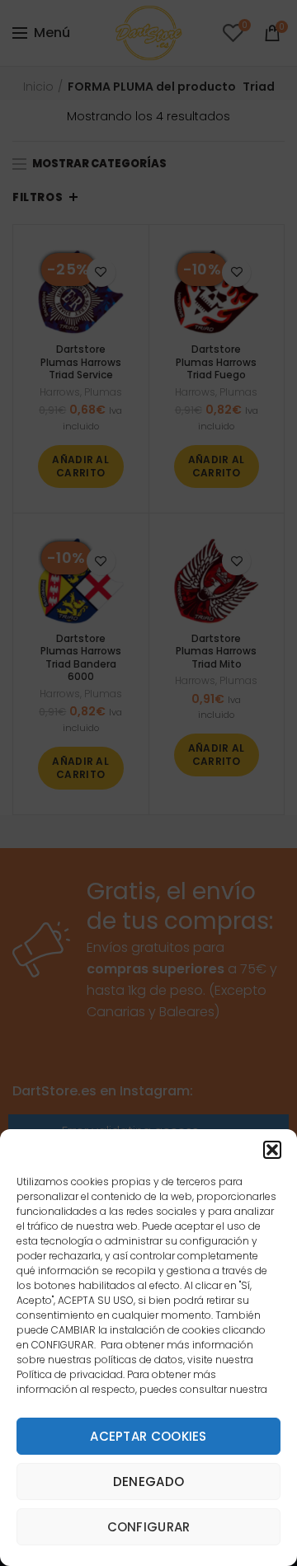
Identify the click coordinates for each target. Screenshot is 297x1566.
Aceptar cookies (148, 1436)
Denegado (148, 1481)
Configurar (149, 1527)
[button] (272, 1150)
